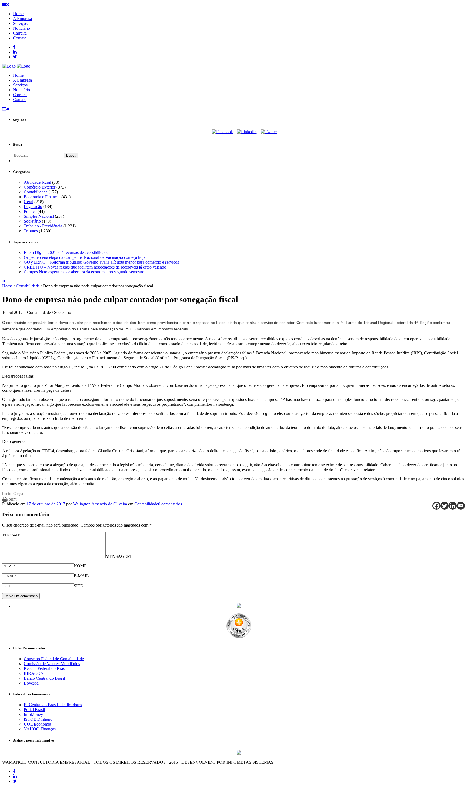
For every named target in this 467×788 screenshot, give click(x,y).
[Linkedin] (453, 506)
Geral (28, 201)
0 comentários (170, 504)
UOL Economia (37, 724)
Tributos (31, 231)
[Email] (461, 506)
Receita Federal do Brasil (45, 668)
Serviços (20, 85)
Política (30, 211)
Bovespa (31, 683)
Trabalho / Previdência (43, 226)
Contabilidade (36, 192)
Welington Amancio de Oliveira (100, 504)
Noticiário (21, 90)
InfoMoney (33, 714)
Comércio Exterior (39, 187)
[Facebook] (222, 131)
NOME (80, 566)
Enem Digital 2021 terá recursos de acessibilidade (66, 252)
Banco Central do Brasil (44, 678)
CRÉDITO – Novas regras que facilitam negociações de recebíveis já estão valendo (95, 267)
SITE (78, 586)
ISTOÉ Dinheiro (38, 719)
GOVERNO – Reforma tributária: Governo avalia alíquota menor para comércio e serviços (101, 262)
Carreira (20, 94)
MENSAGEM (118, 556)
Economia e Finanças (42, 197)
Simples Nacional (39, 216)
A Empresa (22, 80)
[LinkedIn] (246, 131)
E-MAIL (81, 576)
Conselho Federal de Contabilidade (54, 658)
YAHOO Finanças (40, 729)
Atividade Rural (37, 182)
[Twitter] (268, 131)
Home (18, 75)
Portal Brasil (34, 709)
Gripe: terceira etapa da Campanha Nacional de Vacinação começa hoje (84, 257)
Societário (32, 221)
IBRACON (34, 673)
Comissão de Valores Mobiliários (52, 663)
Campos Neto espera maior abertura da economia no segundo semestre (84, 272)
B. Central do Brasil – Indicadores (53, 704)
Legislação (33, 206)
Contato (19, 99)
